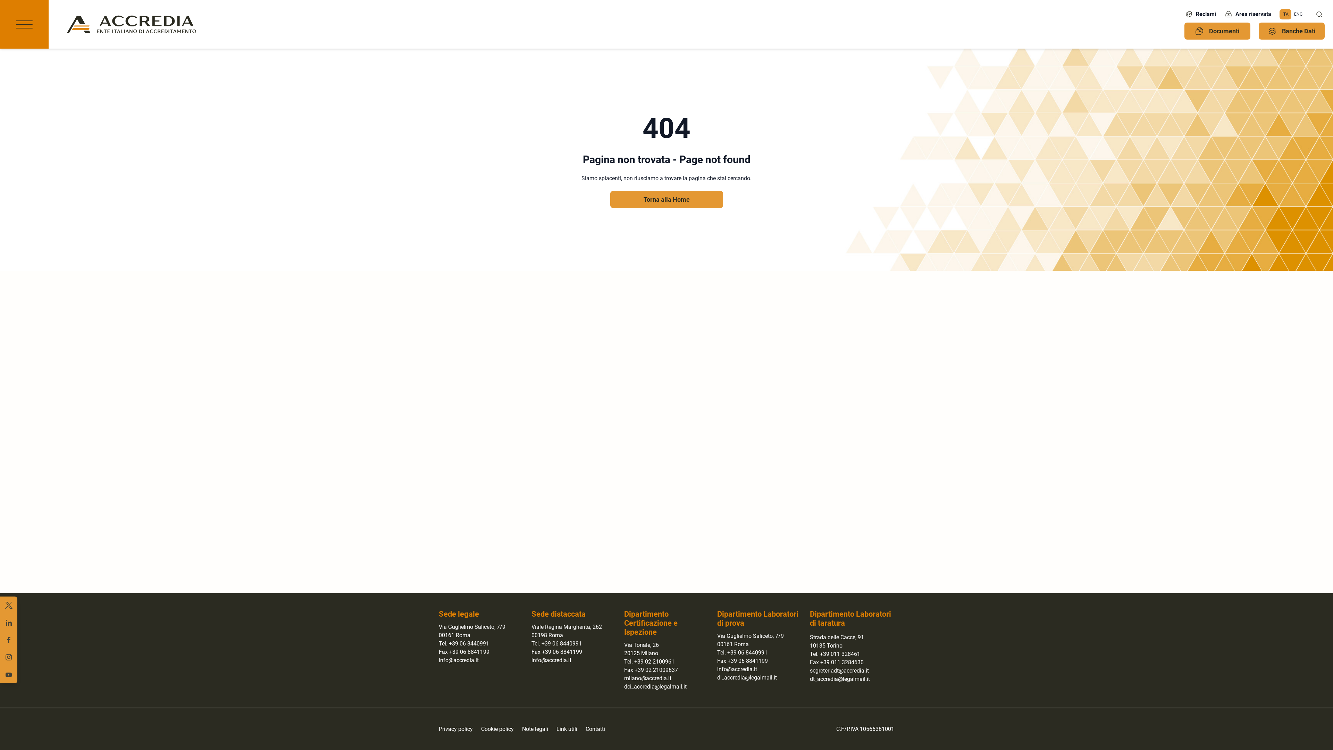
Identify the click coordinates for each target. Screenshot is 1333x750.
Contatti (595, 729)
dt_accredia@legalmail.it (840, 679)
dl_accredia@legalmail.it (747, 677)
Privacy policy (456, 729)
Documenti (1224, 31)
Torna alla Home (667, 199)
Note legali (535, 729)
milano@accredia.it (647, 678)
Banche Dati (1299, 31)
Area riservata (1253, 14)
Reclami (1206, 14)
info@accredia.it (459, 660)
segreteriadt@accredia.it (839, 670)
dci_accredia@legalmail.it (655, 686)
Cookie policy (497, 729)
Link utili (566, 729)
